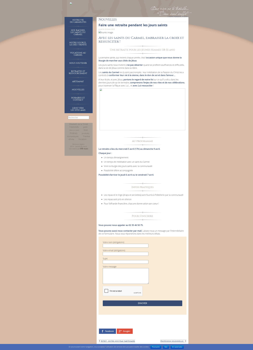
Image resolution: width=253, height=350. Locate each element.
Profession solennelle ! (172, 341)
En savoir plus (177, 347)
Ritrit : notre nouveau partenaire (118, 341)
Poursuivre (156, 347)
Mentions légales (78, 144)
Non (165, 347)
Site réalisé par (74, 149)
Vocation (82, 139)
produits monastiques (78, 135)
